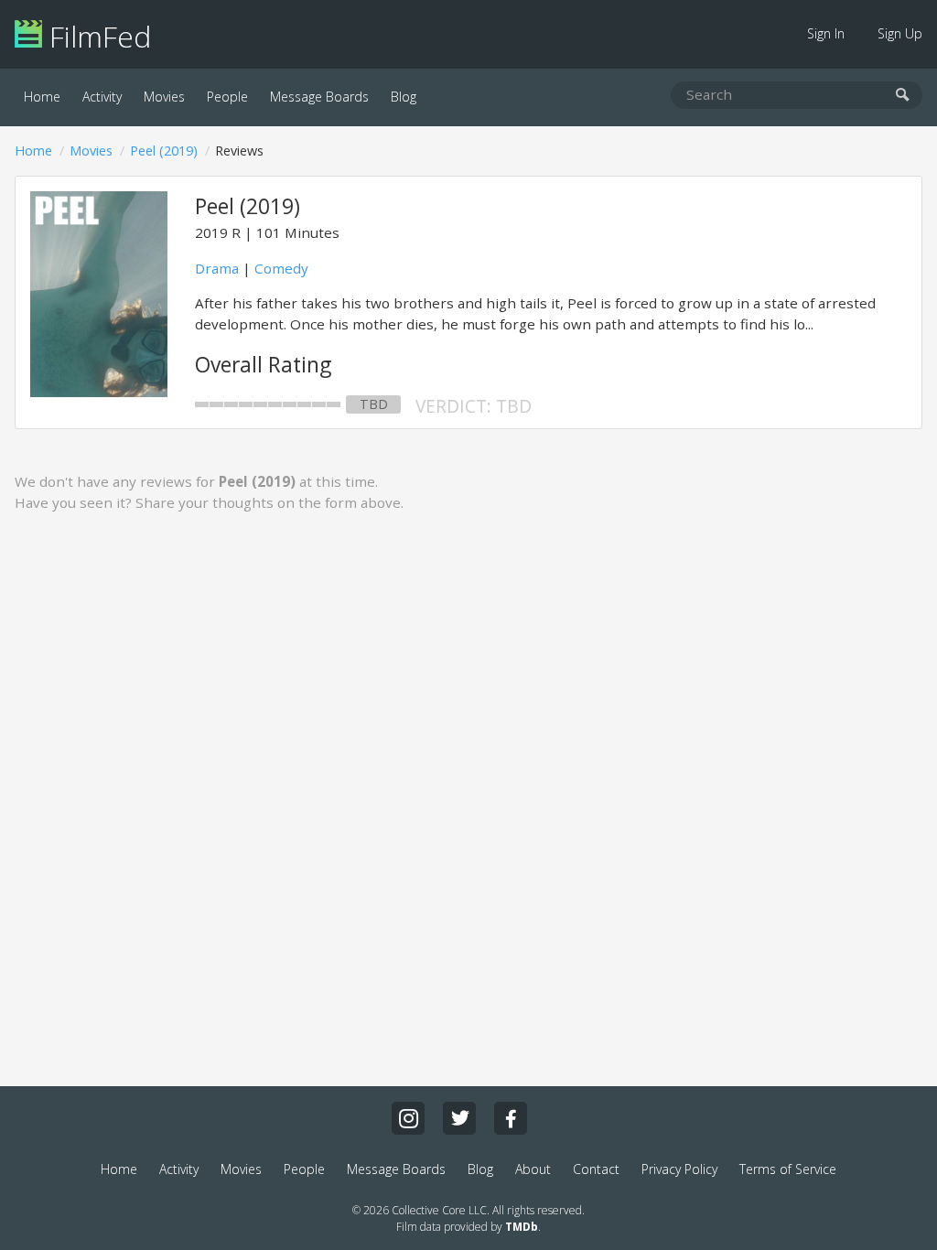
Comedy (281, 268)
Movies (164, 96)
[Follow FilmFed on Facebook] (510, 1118)
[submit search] (902, 95)
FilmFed (96, 36)
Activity (102, 96)
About (533, 1169)
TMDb (521, 1226)
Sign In (826, 33)
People (227, 96)
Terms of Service (787, 1169)
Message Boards (319, 96)
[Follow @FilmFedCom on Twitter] (459, 1118)
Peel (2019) (164, 150)
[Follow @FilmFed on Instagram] (408, 1118)
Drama (217, 268)
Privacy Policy (679, 1169)
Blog (403, 96)
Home (42, 96)
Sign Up (900, 33)
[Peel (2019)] (98, 392)
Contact (596, 1169)
